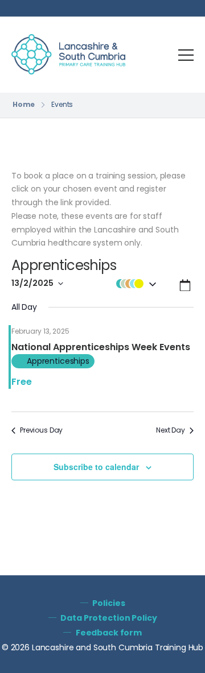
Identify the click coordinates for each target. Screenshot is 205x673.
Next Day (170, 430)
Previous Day (41, 430)
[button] (135, 283)
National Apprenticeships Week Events (100, 347)
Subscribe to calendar (96, 466)
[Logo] (68, 54)
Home (24, 104)
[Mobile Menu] (186, 55)
